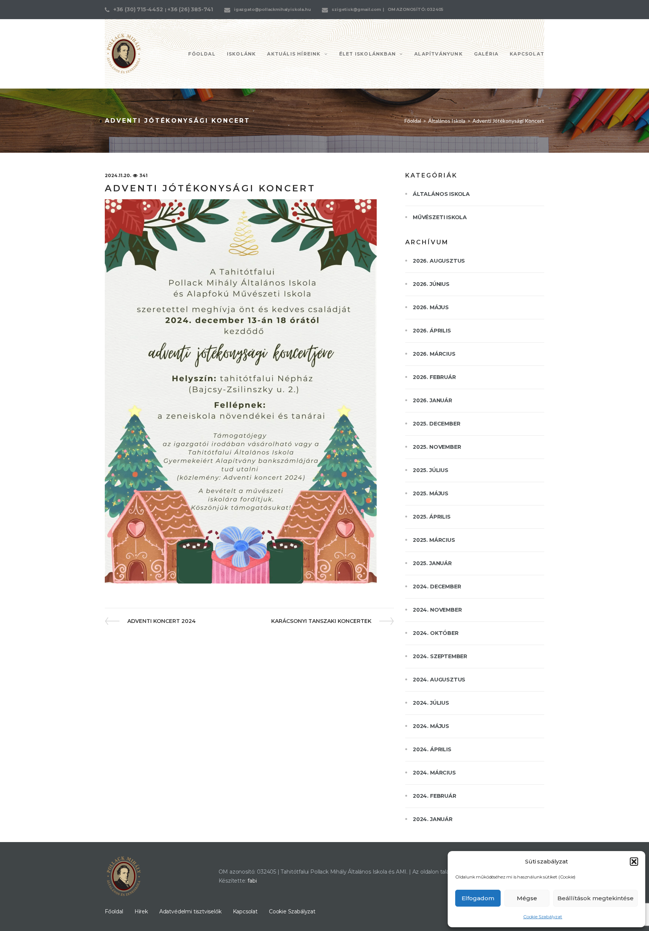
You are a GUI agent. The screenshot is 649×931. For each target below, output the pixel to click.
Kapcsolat (245, 911)
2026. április (432, 330)
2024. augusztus (439, 679)
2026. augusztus (439, 260)
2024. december (437, 586)
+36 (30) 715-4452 (138, 9)
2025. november (437, 447)
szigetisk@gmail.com (356, 9)
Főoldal (412, 120)
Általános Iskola (446, 120)
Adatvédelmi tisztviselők (190, 911)
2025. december (436, 423)
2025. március (434, 540)
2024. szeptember (440, 656)
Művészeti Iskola (440, 217)
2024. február (434, 796)
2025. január (432, 563)
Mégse (527, 898)
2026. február (434, 377)
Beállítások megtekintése (595, 898)
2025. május (430, 493)
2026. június (431, 284)
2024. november (437, 609)
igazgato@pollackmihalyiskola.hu (272, 9)
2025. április (432, 516)
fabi (252, 880)
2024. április (432, 749)
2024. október (436, 633)
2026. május (431, 307)
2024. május (431, 726)
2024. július (431, 702)
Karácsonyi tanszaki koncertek (321, 621)
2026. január (432, 400)
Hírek (141, 911)
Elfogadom (478, 898)
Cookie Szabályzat (542, 916)
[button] (634, 861)
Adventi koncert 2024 (161, 621)
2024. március (434, 772)
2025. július (430, 470)
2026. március (434, 353)
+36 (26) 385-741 (190, 9)
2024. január (433, 819)
